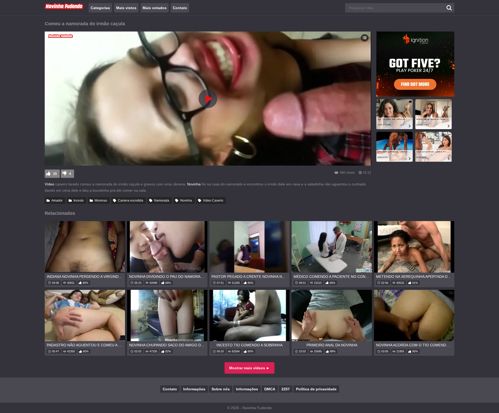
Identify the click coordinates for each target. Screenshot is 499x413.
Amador (57, 200)
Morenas (101, 200)
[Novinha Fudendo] (64, 8)
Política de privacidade (316, 389)
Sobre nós (221, 389)
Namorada (161, 200)
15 (55, 174)
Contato (180, 8)
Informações (194, 389)
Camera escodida (130, 200)
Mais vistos (126, 8)
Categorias (100, 8)
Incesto (79, 200)
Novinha (194, 184)
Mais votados (155, 8)
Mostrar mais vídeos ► (249, 368)
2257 (285, 389)
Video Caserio (213, 200)
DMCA (269, 389)
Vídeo (49, 184)
